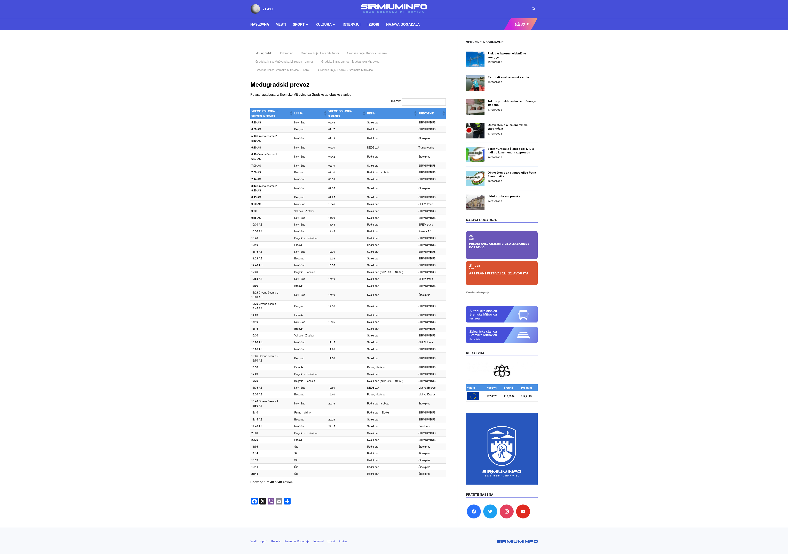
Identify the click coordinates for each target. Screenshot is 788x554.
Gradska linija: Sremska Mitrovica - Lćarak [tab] (282, 70)
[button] (291, 113)
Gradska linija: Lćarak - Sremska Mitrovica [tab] (345, 70)
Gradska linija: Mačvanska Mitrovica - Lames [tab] (284, 61)
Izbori (373, 24)
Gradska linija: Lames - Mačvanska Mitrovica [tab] (350, 61)
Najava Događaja (403, 24)
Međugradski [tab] (263, 53)
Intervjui (352, 24)
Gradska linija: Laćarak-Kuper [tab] (320, 53)
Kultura (324, 24)
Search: (395, 101)
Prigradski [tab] (286, 53)
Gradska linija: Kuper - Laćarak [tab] (367, 53)
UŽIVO (520, 24)
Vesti (281, 24)
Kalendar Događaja (296, 541)
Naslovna (259, 24)
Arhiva (343, 541)
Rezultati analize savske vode (508, 77)
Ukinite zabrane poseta (504, 196)
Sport (299, 24)
